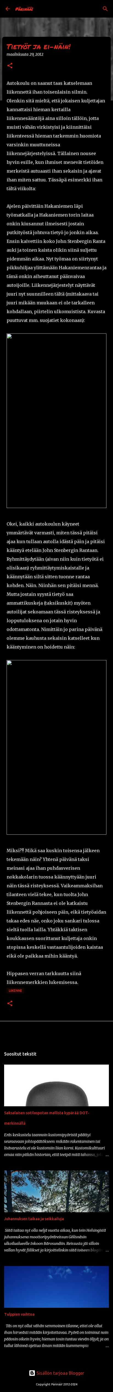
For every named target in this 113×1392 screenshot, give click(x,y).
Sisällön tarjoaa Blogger (59, 1373)
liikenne (15, 990)
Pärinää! (24, 9)
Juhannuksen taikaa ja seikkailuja (34, 1219)
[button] (10, 66)
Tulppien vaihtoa (19, 1314)
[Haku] (105, 8)
